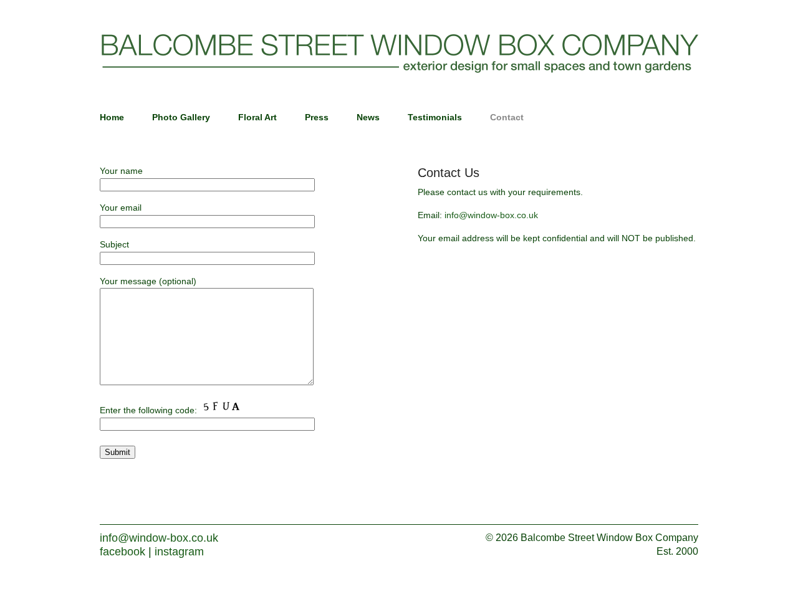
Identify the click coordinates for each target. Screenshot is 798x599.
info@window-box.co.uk (491, 215)
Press (317, 117)
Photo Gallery (181, 117)
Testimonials (435, 117)
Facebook (122, 551)
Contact (507, 117)
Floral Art (257, 117)
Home (112, 117)
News (368, 117)
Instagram (179, 551)
